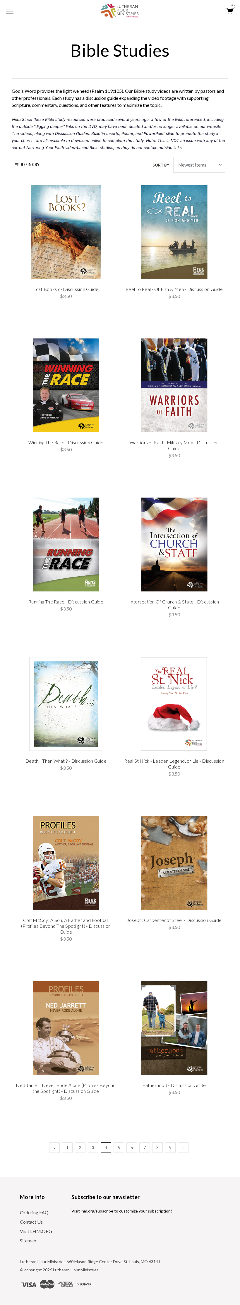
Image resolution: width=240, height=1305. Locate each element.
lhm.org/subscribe (97, 1210)
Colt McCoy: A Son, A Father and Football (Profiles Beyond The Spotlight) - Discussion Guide (66, 925)
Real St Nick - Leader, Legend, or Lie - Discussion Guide (174, 763)
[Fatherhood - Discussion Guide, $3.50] (174, 1028)
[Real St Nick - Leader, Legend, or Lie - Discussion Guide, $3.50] (174, 704)
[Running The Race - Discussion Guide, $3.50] (66, 544)
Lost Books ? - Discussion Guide (66, 289)
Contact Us (31, 1222)
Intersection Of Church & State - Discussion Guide (174, 604)
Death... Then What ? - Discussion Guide (66, 761)
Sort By (160, 165)
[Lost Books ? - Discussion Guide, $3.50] (66, 232)
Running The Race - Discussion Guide (65, 601)
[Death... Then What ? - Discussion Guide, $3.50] (66, 704)
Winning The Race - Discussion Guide (66, 442)
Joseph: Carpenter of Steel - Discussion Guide (174, 920)
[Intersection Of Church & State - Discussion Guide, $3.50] (174, 544)
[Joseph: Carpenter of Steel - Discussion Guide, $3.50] (174, 863)
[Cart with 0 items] (230, 11)
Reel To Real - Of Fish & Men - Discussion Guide (174, 289)
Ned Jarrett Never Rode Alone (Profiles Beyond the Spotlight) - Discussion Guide (66, 1088)
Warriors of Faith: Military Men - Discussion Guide (174, 445)
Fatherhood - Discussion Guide (174, 1085)
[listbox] (199, 165)
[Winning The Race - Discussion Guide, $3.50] (66, 385)
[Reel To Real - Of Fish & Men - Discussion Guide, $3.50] (174, 232)
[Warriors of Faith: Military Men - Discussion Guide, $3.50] (174, 385)
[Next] (183, 1148)
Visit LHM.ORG (36, 1231)
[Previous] (54, 1148)
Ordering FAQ (34, 1212)
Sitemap (28, 1240)
